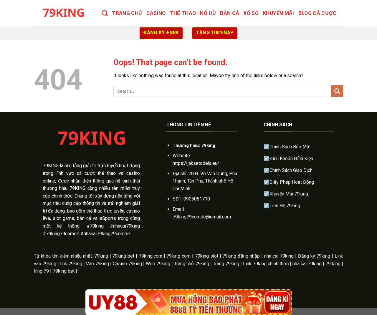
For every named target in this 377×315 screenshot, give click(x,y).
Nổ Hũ (208, 13)
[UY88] (188, 302)
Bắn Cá (229, 13)
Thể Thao (183, 13)
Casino (156, 13)
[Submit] (337, 91)
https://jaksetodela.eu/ (196, 163)
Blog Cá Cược (317, 13)
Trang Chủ (127, 13)
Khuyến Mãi (278, 13)
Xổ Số (251, 13)
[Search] (105, 13)
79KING (51, 165)
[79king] (63, 13)
